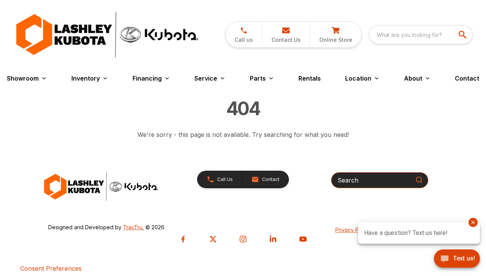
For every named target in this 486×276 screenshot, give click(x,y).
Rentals (309, 78)
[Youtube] (303, 239)
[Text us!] (457, 259)
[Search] (419, 180)
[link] (335, 35)
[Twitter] (213, 239)
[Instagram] (243, 239)
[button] (244, 35)
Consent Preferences (51, 268)
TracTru (132, 227)
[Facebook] (183, 239)
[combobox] (420, 34)
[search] (463, 34)
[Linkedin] (273, 239)
